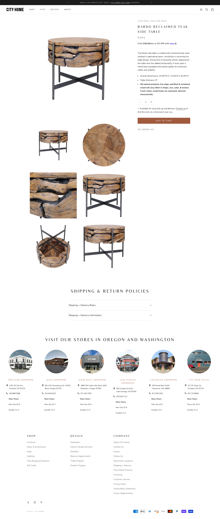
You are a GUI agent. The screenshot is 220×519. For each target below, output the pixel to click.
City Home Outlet (199, 380)
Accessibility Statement (124, 488)
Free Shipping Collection (38, 460)
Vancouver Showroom (163, 380)
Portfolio (74, 451)
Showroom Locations (123, 460)
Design (55, 9)
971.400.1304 (157, 393)
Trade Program (77, 460)
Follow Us (118, 456)
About (67, 9)
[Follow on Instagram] (34, 502)
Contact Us (119, 446)
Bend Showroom (56, 380)
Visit (42, 9)
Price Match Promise (123, 470)
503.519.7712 (121, 396)
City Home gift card (120, 2)
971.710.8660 (193, 393)
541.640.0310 (50, 393)
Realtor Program (78, 465)
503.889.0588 (14, 393)
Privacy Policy (120, 484)
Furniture (31, 442)
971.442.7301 (86, 393)
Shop (32, 9)
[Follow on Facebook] (28, 502)
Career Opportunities (123, 493)
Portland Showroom (20, 380)
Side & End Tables (159, 21)
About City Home (122, 442)
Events (117, 451)
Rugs (29, 451)
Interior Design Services (81, 446)
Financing (118, 474)
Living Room (143, 21)
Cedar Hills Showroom (92, 380)
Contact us (180, 108)
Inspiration (75, 442)
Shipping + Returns (122, 465)
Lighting (30, 456)
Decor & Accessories (36, 446)
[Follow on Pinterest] (41, 502)
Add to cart (164, 120)
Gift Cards (31, 465)
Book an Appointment (80, 456)
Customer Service (122, 479)
